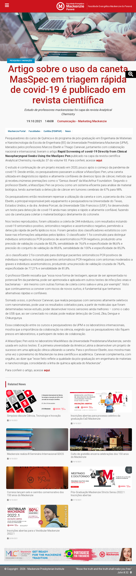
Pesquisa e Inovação (21, 61)
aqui (99, 160)
